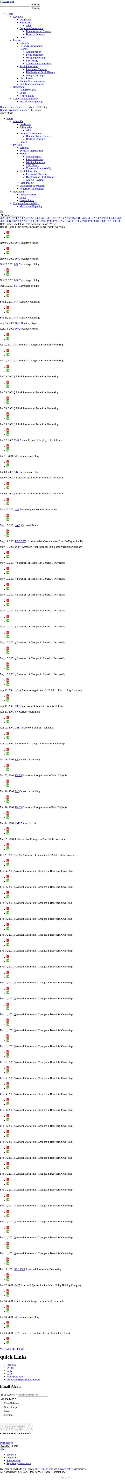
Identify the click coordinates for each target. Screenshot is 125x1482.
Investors (17, 40)
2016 (61, 218)
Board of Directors (35, 34)
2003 (14, 221)
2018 (49, 218)
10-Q (17, 242)
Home (10, 13)
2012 (84, 218)
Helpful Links (27, 95)
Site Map (11, 1454)
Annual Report (33, 51)
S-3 (15, 1333)
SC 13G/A (19, 1269)
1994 (67, 221)
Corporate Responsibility (39, 63)
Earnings (24, 43)
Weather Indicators (35, 57)
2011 (90, 218)
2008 (108, 218)
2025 (8, 218)
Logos (23, 92)
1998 (43, 221)
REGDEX (20, 541)
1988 (102, 221)
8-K (16, 264)
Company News (28, 89)
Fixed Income (27, 78)
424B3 (18, 807)
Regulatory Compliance (19, 1463)
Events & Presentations (31, 46)
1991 (84, 221)
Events (10, 1367)
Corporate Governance (31, 28)
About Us (18, 16)
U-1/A (18, 546)
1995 (61, 221)
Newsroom (18, 87)
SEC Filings (32, 60)
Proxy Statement (34, 54)
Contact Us (12, 1457)
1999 (37, 221)
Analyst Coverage (35, 75)
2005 (2, 221)
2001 (26, 221)
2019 (43, 218)
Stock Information (29, 66)
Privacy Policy (65, 1469)
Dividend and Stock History (40, 72)
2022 (26, 218)
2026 (2, 218)
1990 (90, 221)
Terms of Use (46, 1469)
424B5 (18, 775)
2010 (96, 218)
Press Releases (11, 1403)
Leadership (25, 19)
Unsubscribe (6, 1442)
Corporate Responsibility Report (23, 1379)
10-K (17, 823)
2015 (67, 218)
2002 (20, 221)
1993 (73, 221)
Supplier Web (14, 1460)
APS (28, 25)
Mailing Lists (7, 1398)
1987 (108, 221)
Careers (23, 37)
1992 (78, 221)
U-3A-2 (18, 855)
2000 (32, 221)
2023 (20, 218)
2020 (37, 218)
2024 (14, 218)
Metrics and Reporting (31, 101)
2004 (8, 221)
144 (17, 509)
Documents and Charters (38, 31)
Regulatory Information (32, 84)
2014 (73, 218)
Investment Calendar (36, 69)
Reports (24, 48)
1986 (114, 221)
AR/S (17, 706)
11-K (16, 440)
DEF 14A (19, 727)
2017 (55, 218)
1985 (119, 221)
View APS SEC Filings (12, 1349)
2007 (113, 218)
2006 (119, 218)
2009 (102, 218)
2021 (32, 218)
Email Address (7, 1394)
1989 (96, 221)
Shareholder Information (32, 81)
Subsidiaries (26, 22)
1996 (55, 221)
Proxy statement (15, 1376)
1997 (49, 221)
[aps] (3, 1449)
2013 (78, 218)
